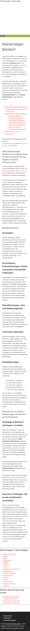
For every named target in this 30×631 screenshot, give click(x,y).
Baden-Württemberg (9, 554)
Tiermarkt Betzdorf (14, 127)
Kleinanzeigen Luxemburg (11, 603)
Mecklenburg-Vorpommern (11, 569)
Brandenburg (7, 560)
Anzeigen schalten (10, 620)
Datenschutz (8, 616)
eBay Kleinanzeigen (8, 171)
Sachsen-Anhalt (8, 581)
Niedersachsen (7, 571)
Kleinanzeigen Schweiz (10, 598)
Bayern (5, 556)
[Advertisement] (15, 19)
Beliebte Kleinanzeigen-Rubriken (15, 113)
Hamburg (6, 564)
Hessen (5, 567)
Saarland (6, 577)
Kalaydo (5, 173)
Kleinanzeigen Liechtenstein (11, 601)
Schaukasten (23, 480)
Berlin (5, 558)
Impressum (7, 618)
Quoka (18, 171)
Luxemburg (22, 65)
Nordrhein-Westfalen (9, 573)
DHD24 (13, 173)
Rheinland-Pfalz (8, 575)
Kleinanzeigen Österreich (10, 596)
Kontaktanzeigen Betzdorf (17, 129)
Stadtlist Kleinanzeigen (13, 624)
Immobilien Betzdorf (15, 116)
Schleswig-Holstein (9, 583)
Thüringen (6, 586)
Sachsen (5, 579)
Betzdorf (16, 61)
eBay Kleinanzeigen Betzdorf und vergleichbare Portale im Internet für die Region (16, 109)
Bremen (5, 562)
